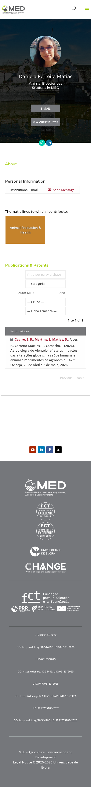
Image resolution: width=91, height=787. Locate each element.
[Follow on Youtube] (32, 449)
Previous (66, 378)
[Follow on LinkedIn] (41, 449)
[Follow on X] (58, 449)
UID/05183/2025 (46, 659)
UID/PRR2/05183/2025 (45, 708)
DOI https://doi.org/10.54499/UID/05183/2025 (46, 671)
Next (80, 378)
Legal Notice (22, 762)
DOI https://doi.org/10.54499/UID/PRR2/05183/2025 (45, 720)
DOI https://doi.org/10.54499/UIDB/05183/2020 (45, 647)
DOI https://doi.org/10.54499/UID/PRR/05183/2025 (46, 696)
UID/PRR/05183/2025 (46, 683)
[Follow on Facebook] (49, 449)
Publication (19, 331)
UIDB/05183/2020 (46, 635)
